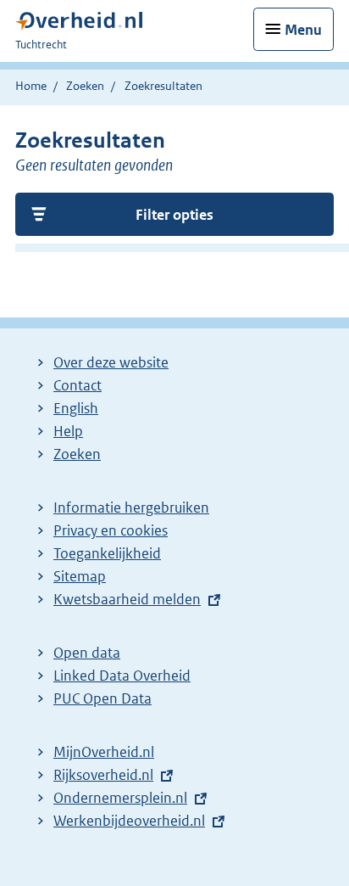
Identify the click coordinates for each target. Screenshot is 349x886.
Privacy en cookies (110, 530)
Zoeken (85, 85)
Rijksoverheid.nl (103, 774)
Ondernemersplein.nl (120, 797)
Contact (77, 385)
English (75, 408)
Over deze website (111, 362)
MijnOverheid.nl (103, 752)
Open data (86, 652)
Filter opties (174, 214)
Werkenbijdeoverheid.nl (129, 820)
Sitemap (79, 576)
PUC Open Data (102, 698)
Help (68, 431)
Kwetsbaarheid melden (127, 599)
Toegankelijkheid (107, 553)
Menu (303, 29)
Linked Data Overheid (122, 675)
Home (31, 85)
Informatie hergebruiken (131, 507)
